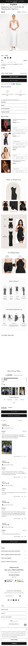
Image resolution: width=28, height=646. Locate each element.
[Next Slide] (26, 391)
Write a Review (17, 416)
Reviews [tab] (4, 407)
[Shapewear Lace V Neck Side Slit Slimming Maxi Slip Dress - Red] (4, 360)
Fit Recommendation (5, 108)
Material (2, 105)
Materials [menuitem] (22, 399)
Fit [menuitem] (4, 399)
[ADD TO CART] (12, 356)
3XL (15, 62)
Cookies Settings (14, 639)
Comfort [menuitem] (16, 399)
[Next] (26, 32)
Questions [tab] (10, 407)
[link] (13, 4)
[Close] (26, 629)
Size (14, 60)
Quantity (3, 67)
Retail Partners (6, 617)
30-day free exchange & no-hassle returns (11, 99)
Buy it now (14, 80)
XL (8, 62)
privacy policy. (14, 636)
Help (2, 605)
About (3, 613)
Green (5, 58)
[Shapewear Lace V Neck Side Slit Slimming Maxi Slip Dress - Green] (2, 360)
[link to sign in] (24, 4)
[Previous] (2, 32)
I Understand (14, 643)
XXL (12, 62)
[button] (22, 12)
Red (8, 58)
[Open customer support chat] (25, 625)
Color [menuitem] (14, 402)
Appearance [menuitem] (9, 399)
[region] (14, 391)
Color (4, 55)
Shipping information (5, 111)
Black (10, 58)
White (2, 58)
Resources (4, 609)
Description (3, 102)
